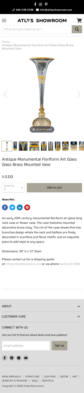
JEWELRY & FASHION (14, 381)
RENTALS (48, 381)
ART (75, 376)
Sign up (59, 345)
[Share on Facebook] (5, 207)
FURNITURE (32, 376)
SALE (35, 381)
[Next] (79, 94)
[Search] (77, 29)
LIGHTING (50, 376)
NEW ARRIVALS (11, 376)
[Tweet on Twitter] (12, 207)
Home (6, 41)
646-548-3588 (24, 9)
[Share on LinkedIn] (20, 207)
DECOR (64, 376)
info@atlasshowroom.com (55, 9)
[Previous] (5, 94)
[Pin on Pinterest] (27, 207)
